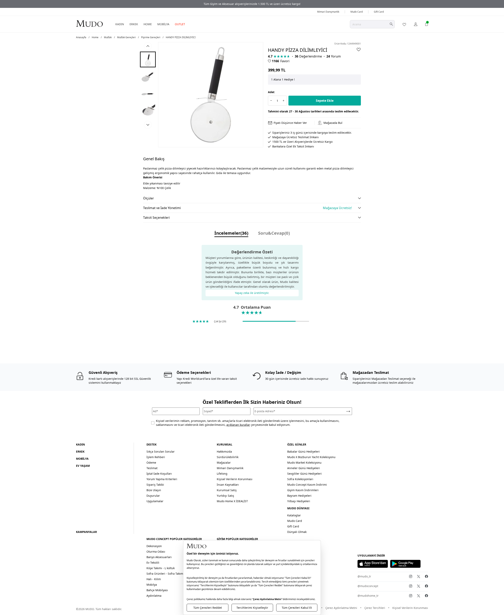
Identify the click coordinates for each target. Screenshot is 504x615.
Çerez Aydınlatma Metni (341, 608)
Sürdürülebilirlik (227, 457)
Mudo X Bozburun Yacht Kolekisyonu (311, 457)
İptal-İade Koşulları (159, 473)
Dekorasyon (154, 546)
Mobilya (151, 584)
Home (95, 37)
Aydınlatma (153, 595)
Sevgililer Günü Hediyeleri (304, 473)
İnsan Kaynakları (228, 484)
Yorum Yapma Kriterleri (161, 479)
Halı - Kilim (153, 579)
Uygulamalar (154, 501)
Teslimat (152, 468)
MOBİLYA (163, 24)
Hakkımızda (224, 451)
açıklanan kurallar (238, 425)
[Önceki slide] (148, 46)
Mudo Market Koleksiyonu (304, 462)
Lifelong (222, 473)
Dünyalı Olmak (297, 532)
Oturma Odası (155, 551)
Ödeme (151, 462)
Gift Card (379, 11)
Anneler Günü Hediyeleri (303, 468)
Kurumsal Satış (227, 490)
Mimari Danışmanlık (328, 11)
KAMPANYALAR (86, 532)
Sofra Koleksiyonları (300, 479)
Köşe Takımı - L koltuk (160, 568)
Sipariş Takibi (155, 484)
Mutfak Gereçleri (126, 37)
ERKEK (134, 24)
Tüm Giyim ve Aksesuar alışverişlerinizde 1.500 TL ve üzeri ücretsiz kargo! (252, 4)
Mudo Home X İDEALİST (232, 501)
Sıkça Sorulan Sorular (160, 451)
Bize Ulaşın (153, 490)
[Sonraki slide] (148, 125)
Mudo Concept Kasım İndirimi (307, 484)
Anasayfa (81, 37)
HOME (148, 24)
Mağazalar (224, 462)
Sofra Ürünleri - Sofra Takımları (166, 573)
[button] (148, 59)
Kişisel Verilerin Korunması (234, 479)
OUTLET (180, 24)
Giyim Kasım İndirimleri (303, 490)
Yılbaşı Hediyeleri (298, 501)
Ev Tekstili (152, 562)
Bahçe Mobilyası (157, 590)
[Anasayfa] (89, 23)
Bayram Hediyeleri (299, 495)
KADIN (119, 24)
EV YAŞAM (83, 466)
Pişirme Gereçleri (150, 37)
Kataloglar (294, 515)
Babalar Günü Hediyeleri (303, 451)
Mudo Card (356, 11)
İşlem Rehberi (155, 457)
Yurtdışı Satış (225, 495)
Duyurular (153, 495)
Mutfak (108, 37)
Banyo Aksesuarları (159, 557)
